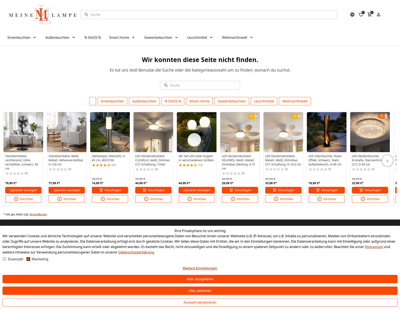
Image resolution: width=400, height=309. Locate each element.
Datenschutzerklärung (136, 252)
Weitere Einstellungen (200, 268)
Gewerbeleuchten (232, 101)
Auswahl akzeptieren (200, 302)
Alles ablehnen (200, 290)
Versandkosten (38, 214)
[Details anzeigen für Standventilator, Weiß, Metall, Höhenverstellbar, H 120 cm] (67, 132)
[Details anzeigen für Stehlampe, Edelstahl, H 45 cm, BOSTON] (110, 132)
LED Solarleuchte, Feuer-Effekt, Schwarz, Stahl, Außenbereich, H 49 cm (326, 160)
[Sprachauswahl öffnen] (352, 14)
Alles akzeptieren (200, 279)
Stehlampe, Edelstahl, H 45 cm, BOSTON (108, 158)
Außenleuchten (144, 101)
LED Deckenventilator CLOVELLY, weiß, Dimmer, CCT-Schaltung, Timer (152, 160)
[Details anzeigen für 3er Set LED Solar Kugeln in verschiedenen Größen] (197, 132)
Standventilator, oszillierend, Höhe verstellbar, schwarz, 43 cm (21, 162)
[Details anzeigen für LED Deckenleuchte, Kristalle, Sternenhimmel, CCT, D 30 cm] (370, 132)
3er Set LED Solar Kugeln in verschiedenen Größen (196, 158)
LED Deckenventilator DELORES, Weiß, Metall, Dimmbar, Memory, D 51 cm (238, 162)
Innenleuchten (112, 101)
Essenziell (15, 259)
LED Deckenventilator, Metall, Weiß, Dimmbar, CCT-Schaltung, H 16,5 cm (283, 160)
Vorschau (26, 199)
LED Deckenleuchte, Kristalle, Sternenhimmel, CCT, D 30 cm (370, 160)
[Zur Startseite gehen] (42, 14)
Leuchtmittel (264, 101)
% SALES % (173, 101)
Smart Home (199, 101)
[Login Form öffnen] (378, 14)
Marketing (40, 259)
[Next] (387, 161)
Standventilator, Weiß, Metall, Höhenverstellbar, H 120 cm (66, 160)
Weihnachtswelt (295, 101)
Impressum (374, 246)
